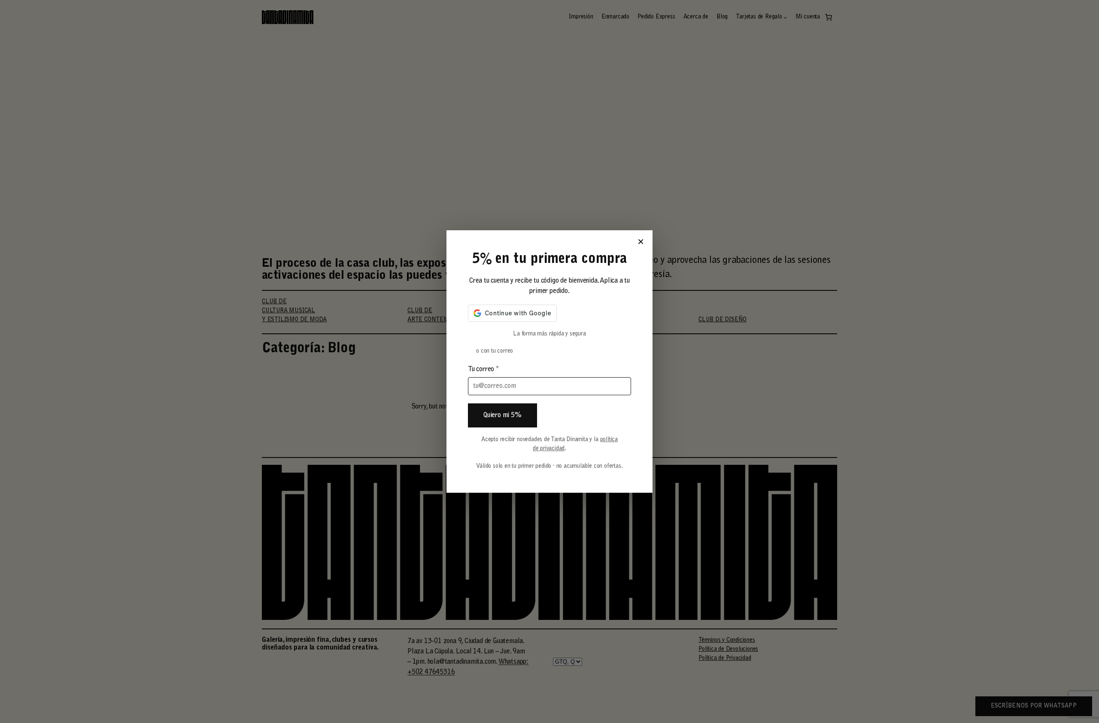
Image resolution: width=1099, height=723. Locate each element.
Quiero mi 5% (502, 415)
